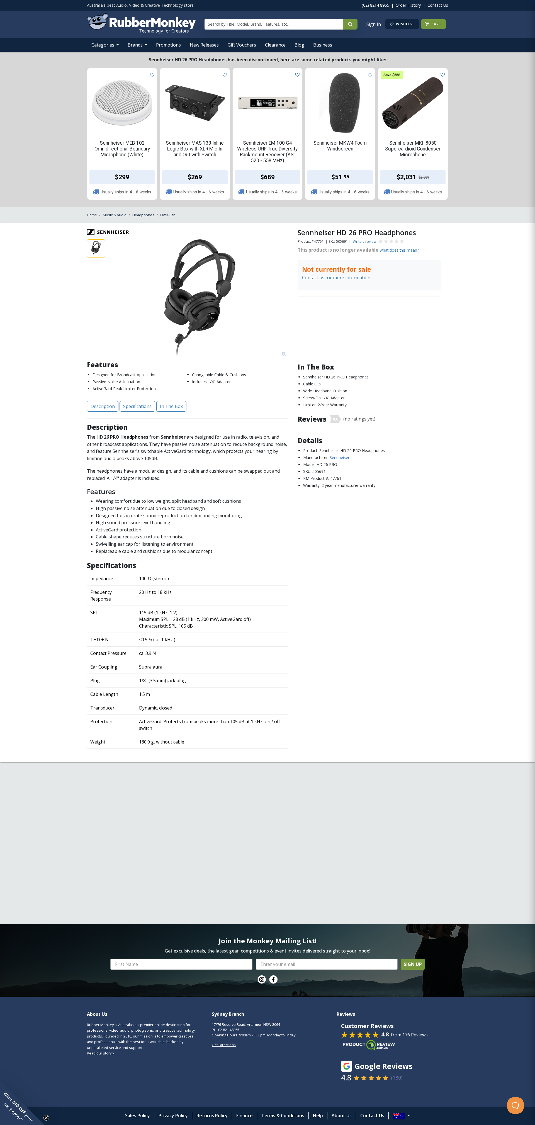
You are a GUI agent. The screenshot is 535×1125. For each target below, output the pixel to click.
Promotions (168, 45)
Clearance (275, 45)
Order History (408, 5)
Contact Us (437, 5)
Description (103, 406)
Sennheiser (339, 457)
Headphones (143, 214)
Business (322, 45)
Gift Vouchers (242, 45)
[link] (261, 979)
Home (92, 214)
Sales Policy (137, 1115)
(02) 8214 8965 (375, 5)
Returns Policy (212, 1115)
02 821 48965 (228, 1029)
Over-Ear (167, 214)
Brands (136, 45)
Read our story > (101, 1053)
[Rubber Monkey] (141, 32)
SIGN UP (413, 964)
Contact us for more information (336, 277)
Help (318, 1115)
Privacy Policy (173, 1115)
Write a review (364, 241)
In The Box (171, 406)
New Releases (204, 45)
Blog (299, 45)
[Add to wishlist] (151, 74)
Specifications (137, 406)
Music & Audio (115, 214)
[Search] (350, 24)
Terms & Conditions (282, 1115)
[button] (22, 1102)
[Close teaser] (46, 1118)
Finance (244, 1115)
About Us (342, 1115)
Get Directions (224, 1044)
